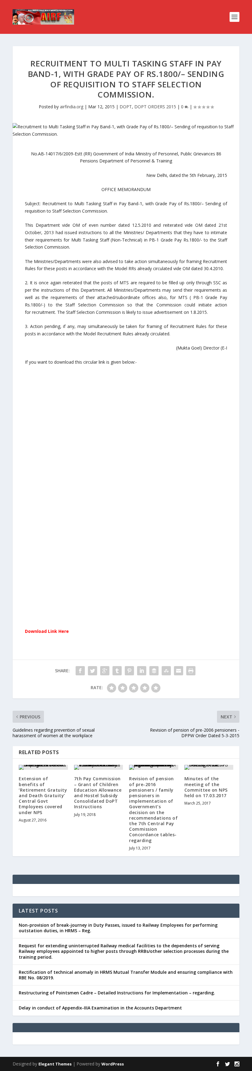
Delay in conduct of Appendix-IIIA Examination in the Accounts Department (100, 1008)
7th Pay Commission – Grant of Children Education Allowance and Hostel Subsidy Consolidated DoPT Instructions (98, 792)
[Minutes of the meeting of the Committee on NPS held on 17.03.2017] (209, 767)
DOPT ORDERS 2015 (155, 107)
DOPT (126, 107)
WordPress (112, 1064)
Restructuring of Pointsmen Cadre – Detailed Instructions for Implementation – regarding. (117, 993)
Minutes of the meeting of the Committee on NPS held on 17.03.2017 (206, 787)
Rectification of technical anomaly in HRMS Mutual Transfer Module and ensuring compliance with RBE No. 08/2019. (126, 975)
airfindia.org (71, 107)
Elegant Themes (55, 1064)
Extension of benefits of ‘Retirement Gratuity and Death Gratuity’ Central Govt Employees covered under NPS (43, 795)
